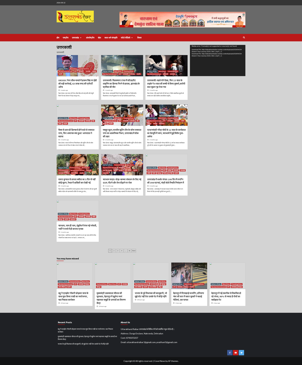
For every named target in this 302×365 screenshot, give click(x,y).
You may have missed (65, 71)
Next (133, 251)
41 (129, 251)
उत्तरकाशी (81, 71)
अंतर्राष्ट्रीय (90, 37)
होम (58, 37)
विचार (139, 37)
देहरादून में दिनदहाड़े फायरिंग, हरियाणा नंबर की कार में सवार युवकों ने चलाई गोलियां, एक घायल (188, 296)
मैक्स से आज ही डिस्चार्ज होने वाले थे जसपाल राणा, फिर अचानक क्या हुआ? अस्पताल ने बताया (76, 133)
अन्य (75, 71)
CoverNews (159, 361)
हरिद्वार (160, 287)
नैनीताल (67, 173)
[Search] (243, 37)
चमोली (182, 121)
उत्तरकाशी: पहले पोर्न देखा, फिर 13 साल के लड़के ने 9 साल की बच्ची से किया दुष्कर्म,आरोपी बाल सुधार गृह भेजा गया (166, 83)
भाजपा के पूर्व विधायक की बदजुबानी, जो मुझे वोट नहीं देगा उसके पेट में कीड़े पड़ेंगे (83, 344)
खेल (99, 37)
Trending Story (84, 68)
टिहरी (60, 123)
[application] (217, 60)
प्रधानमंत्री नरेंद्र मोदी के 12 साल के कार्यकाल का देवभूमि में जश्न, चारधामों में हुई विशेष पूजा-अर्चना (166, 133)
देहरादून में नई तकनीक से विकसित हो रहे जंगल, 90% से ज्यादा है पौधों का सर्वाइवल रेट (226, 296)
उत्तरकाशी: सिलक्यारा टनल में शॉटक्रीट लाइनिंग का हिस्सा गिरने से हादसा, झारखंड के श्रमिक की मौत (121, 83)
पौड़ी (171, 173)
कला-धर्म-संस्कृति (111, 37)
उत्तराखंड (75, 37)
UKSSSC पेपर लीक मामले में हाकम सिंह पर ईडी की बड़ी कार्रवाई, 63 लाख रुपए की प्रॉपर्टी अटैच (77, 83)
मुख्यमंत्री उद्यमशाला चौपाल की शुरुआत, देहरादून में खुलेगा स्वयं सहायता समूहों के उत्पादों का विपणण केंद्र (87, 337)
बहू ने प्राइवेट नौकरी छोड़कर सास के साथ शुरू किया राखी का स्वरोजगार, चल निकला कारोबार (73, 296)
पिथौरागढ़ (165, 173)
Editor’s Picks (63, 68)
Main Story (73, 68)
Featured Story (75, 167)
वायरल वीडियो (152, 287)
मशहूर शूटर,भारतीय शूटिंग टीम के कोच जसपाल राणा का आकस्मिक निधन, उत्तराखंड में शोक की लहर (122, 133)
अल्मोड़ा (169, 170)
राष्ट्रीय (65, 37)
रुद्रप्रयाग (161, 123)
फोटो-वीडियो (125, 37)
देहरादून (94, 71)
